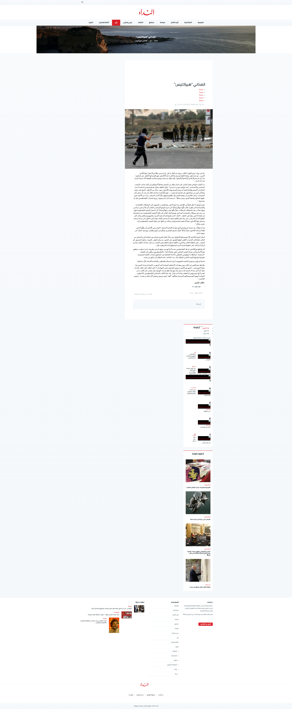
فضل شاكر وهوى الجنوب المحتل (198, 388)
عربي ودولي (175, 633)
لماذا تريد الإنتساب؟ (205, 427)
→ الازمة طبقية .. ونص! (197, 293)
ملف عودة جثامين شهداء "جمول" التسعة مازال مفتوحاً (103, 615)
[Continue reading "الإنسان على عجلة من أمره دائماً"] (198, 502)
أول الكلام (175, 615)
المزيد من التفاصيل (205, 624)
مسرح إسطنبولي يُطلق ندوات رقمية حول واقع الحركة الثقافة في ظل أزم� (198, 553)
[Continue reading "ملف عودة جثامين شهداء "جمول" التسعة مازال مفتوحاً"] (126, 614)
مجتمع (176, 624)
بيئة (176, 674)
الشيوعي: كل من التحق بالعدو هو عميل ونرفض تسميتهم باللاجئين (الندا (111, 608)
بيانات (175, 669)
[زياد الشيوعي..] (198, 341)
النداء (156, 41)
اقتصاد (177, 628)
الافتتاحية (176, 610)
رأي (151, 41)
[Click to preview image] (169, 139)
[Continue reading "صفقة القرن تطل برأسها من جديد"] (198, 570)
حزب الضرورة (207, 411)
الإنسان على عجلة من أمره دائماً (200, 519)
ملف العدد (174, 656)
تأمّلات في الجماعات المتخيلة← (142, 294)
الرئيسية (176, 606)
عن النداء (160, 695)
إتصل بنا (131, 695)
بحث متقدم (140, 695)
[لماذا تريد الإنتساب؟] (204, 422)
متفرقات (174, 651)
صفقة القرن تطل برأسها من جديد (200, 587)
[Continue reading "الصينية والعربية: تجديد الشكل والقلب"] (198, 470)
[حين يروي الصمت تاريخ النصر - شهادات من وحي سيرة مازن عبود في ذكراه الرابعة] (204, 371)
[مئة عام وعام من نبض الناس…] (204, 438)
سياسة (177, 619)
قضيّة (175, 660)
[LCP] (146, 12)
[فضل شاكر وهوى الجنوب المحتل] (198, 377)
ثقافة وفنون (207, 485)
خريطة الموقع (151, 695)
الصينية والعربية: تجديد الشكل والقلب (198, 487)
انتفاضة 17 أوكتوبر (172, 665)
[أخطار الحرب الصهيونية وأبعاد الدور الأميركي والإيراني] (204, 356)
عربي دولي (207, 584)
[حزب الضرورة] (204, 406)
